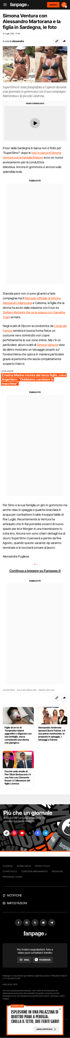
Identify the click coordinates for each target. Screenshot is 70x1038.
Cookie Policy (10, 871)
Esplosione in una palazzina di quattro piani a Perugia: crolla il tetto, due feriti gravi (35, 1017)
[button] (64, 41)
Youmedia (8, 866)
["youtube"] (22, 833)
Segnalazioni (24, 866)
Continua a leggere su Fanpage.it (35, 571)
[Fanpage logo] (19, 5)
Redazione (57, 871)
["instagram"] (14, 833)
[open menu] (4, 4)
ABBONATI (53, 5)
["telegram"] (45, 833)
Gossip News (9, 690)
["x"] (30, 833)
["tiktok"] (6, 833)
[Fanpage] (35, 933)
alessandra (18, 41)
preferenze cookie (12, 877)
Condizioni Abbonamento (34, 871)
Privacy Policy (42, 866)
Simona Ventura (47, 345)
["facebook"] (38, 833)
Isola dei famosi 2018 (26, 690)
